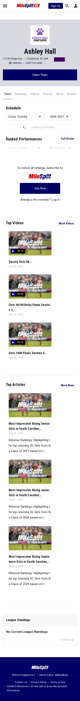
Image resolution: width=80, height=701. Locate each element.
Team (7, 94)
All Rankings (67, 639)
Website (17, 63)
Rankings (21, 94)
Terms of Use (57, 682)
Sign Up (55, 5)
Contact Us (21, 682)
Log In (56, 199)
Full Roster (67, 138)
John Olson (61, 675)
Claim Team (40, 75)
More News (67, 385)
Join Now (40, 188)
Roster (71, 94)
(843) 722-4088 (33, 63)
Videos (34, 94)
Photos (48, 94)
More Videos (66, 223)
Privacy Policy (38, 682)
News (60, 94)
